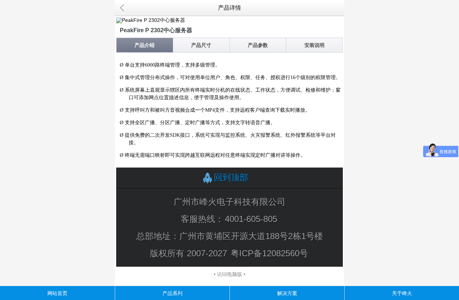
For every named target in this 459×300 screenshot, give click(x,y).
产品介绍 (144, 45)
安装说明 (314, 45)
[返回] (122, 8)
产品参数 (258, 45)
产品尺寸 (201, 45)
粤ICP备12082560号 (269, 253)
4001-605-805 (251, 219)
